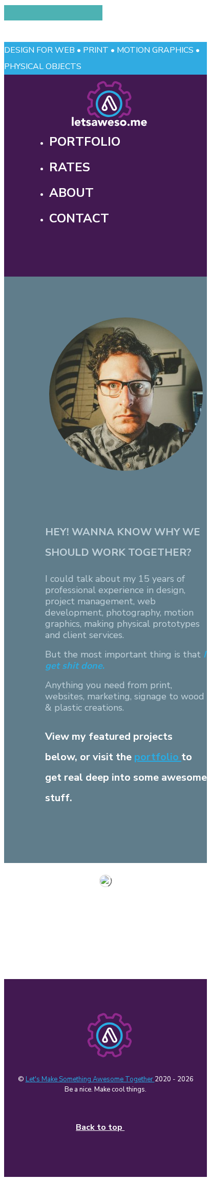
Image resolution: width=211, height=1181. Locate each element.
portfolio (157, 757)
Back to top (100, 1127)
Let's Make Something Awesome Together (90, 1079)
